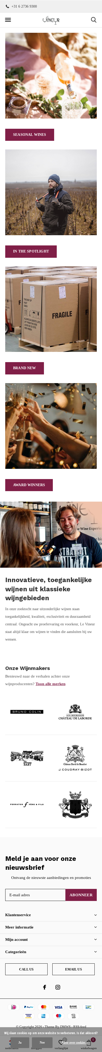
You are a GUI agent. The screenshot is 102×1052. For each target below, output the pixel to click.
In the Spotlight (31, 251)
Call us (26, 969)
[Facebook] (44, 987)
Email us (73, 969)
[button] (8, 20)
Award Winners (29, 485)
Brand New (24, 368)
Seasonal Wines (29, 135)
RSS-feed (79, 1027)
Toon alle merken (50, 684)
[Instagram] (57, 987)
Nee (42, 1042)
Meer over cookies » (75, 1042)
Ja (19, 1042)
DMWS (65, 1027)
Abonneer (81, 895)
